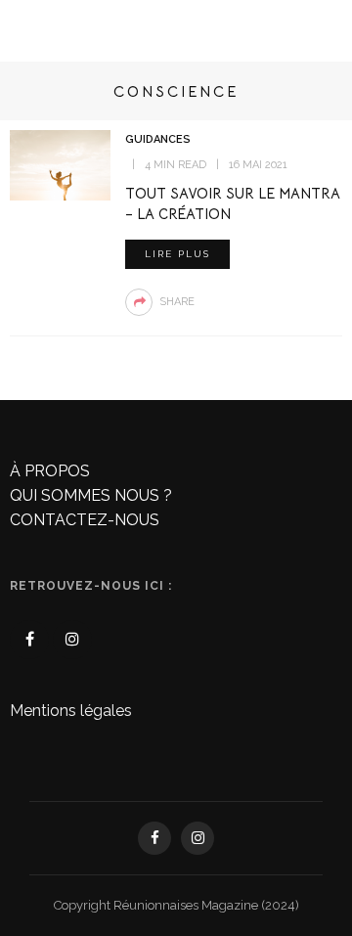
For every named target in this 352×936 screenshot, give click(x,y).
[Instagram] (72, 639)
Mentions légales (71, 710)
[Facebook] (29, 639)
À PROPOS (50, 471)
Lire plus (177, 253)
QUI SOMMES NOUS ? (91, 495)
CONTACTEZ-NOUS (84, 520)
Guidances (158, 139)
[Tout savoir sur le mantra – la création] (60, 164)
